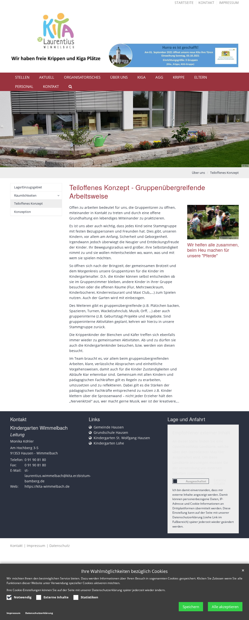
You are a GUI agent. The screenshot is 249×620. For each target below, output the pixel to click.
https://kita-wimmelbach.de (47, 486)
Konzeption (22, 211)
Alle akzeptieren (225, 606)
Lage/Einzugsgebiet (28, 187)
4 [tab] (131, 162)
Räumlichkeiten (25, 195)
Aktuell (46, 77)
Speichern (191, 606)
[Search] (68, 86)
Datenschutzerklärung (39, 613)
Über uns (119, 77)
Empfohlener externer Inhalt (201, 433)
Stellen (22, 77)
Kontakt (206, 2)
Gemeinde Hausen (109, 427)
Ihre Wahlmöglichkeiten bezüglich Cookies (124, 571)
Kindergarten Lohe (109, 443)
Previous (12, 129)
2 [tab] (117, 162)
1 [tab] (109, 162)
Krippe (179, 77)
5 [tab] (139, 162)
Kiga (141, 77)
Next (237, 129)
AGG (159, 77)
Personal (24, 86)
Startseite (184, 2)
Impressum (229, 2)
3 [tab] (124, 162)
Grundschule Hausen (111, 432)
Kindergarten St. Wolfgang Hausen (122, 438)
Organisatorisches (82, 77)
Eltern (200, 77)
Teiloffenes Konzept (224, 172)
